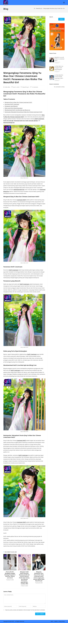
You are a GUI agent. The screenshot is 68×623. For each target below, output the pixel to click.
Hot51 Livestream (39, 118)
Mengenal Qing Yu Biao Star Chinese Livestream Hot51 (18, 102)
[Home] (34, 8)
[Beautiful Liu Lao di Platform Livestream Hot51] (51, 60)
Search (51, 17)
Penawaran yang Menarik (11, 106)
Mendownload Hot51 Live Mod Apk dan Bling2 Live (17, 110)
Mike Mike (7, 87)
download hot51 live (19, 120)
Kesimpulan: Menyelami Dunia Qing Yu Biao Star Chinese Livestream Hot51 (23, 112)
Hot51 (52, 621)
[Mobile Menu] (64, 2)
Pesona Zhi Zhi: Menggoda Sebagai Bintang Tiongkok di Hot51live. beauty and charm (10, 575)
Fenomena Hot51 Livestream (12, 104)
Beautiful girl (26, 87)
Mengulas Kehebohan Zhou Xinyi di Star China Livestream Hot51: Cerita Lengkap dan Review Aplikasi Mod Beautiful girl (38, 576)
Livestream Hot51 (21, 200)
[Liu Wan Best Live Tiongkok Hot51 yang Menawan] (51, 68)
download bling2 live (8, 122)
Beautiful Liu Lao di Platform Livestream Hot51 (59, 59)
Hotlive (56, 621)
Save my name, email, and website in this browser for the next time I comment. (25, 610)
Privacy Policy (62, 621)
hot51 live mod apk (8, 120)
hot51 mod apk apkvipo (31, 120)
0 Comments (35, 87)
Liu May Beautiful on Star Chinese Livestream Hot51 (59, 76)
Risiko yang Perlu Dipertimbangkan (14, 108)
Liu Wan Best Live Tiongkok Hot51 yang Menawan (59, 67)
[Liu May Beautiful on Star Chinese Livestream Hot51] (51, 77)
